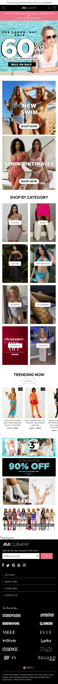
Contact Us (11, 595)
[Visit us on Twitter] (7, 565)
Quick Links (10, 581)
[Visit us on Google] (13, 565)
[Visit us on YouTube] (18, 565)
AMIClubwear (13, 675)
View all (29, 381)
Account (9, 575)
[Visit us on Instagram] (24, 565)
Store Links (10, 588)
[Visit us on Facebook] (3, 565)
